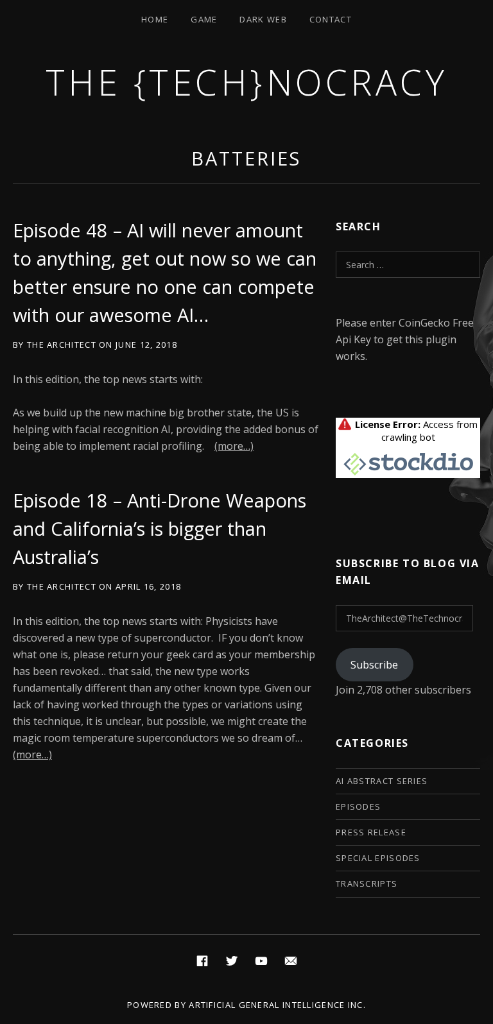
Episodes (358, 806)
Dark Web (262, 19)
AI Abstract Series (382, 781)
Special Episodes (378, 858)
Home (154, 19)
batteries (246, 158)
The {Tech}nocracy (247, 82)
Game (204, 19)
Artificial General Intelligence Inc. (277, 1005)
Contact (330, 19)
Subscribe (374, 665)
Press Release (371, 832)
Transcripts (366, 883)
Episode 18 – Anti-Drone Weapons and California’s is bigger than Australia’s (159, 528)
